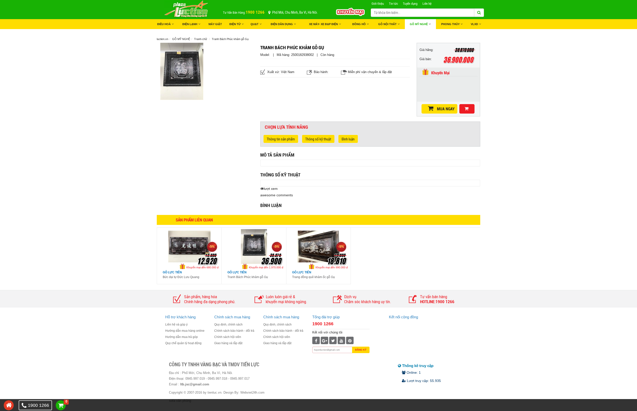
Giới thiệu (378, 3)
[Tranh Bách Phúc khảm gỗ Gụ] (254, 246)
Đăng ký (361, 349)
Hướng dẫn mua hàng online (185, 330)
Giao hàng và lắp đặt (228, 343)
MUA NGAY (446, 109)
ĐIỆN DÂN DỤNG (282, 24)
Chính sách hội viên (227, 337)
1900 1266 (322, 323)
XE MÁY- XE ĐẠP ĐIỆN (323, 24)
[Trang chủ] (9, 405)
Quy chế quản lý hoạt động (183, 343)
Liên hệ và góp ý (176, 324)
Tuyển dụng (410, 3)
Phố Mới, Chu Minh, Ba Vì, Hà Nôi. (295, 12)
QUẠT (255, 24)
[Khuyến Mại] (350, 11)
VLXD (474, 24)
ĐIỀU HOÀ (164, 24)
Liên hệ (427, 3)
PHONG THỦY (450, 24)
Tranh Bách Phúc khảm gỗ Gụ (247, 277)
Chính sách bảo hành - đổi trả (234, 330)
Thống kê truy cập (417, 366)
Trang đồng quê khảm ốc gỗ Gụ (313, 277)
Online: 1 (413, 372)
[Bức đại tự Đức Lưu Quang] (189, 246)
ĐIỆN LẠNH (189, 24)
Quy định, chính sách (228, 324)
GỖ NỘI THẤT (387, 24)
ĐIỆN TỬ (235, 24)
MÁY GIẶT (215, 24)
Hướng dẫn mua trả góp (181, 337)
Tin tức (393, 3)
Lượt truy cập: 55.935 (423, 381)
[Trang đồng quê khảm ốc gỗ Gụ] (318, 246)
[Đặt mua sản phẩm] (467, 109)
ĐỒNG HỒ (359, 24)
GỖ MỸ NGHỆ (419, 24)
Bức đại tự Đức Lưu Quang (181, 277)
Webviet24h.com (252, 392)
